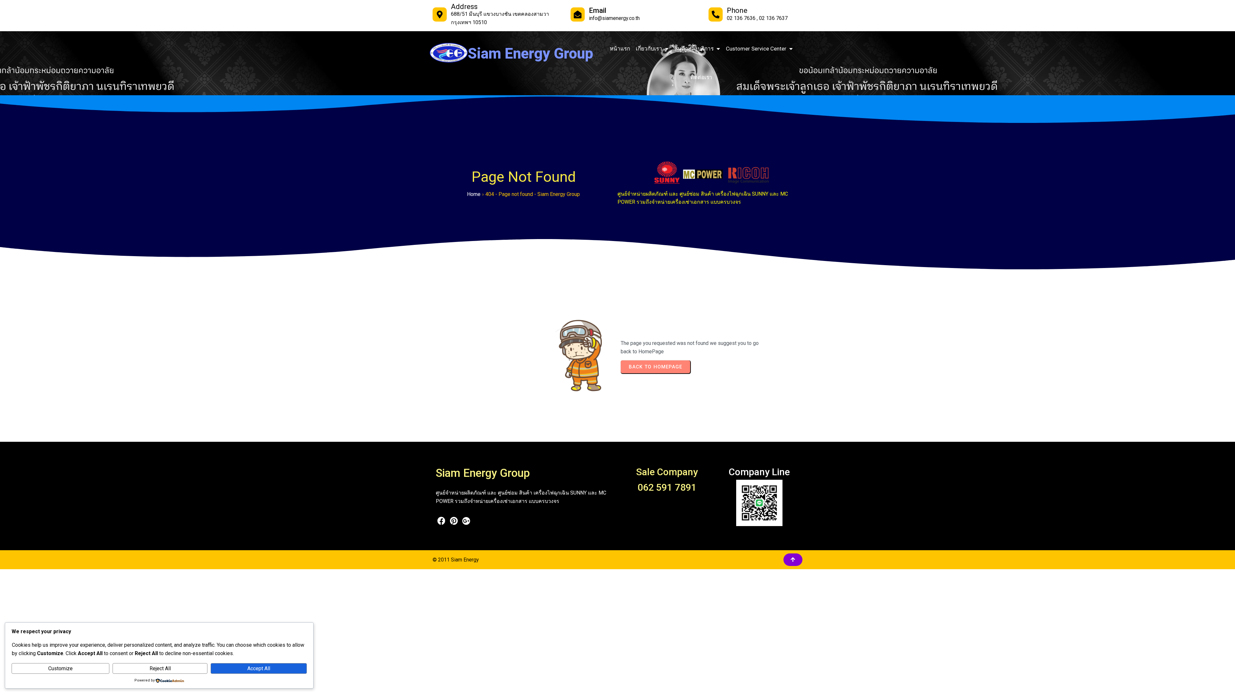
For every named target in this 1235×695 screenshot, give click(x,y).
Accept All (258, 668)
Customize (60, 668)
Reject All (160, 668)
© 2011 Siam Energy (456, 560)
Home (473, 194)
